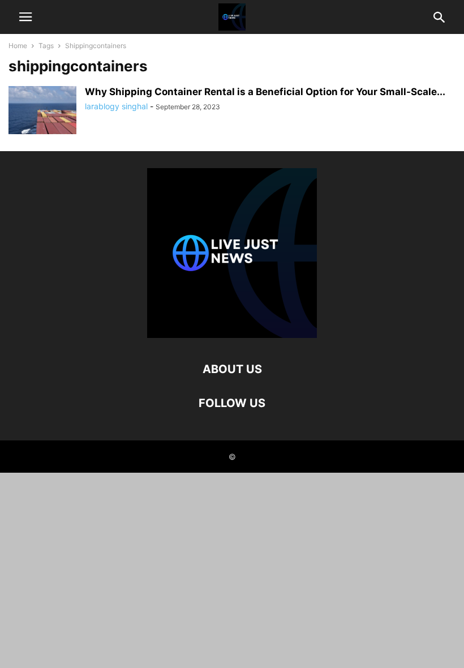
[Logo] (232, 334)
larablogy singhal (116, 106)
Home (17, 45)
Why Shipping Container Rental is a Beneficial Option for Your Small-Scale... (265, 91)
